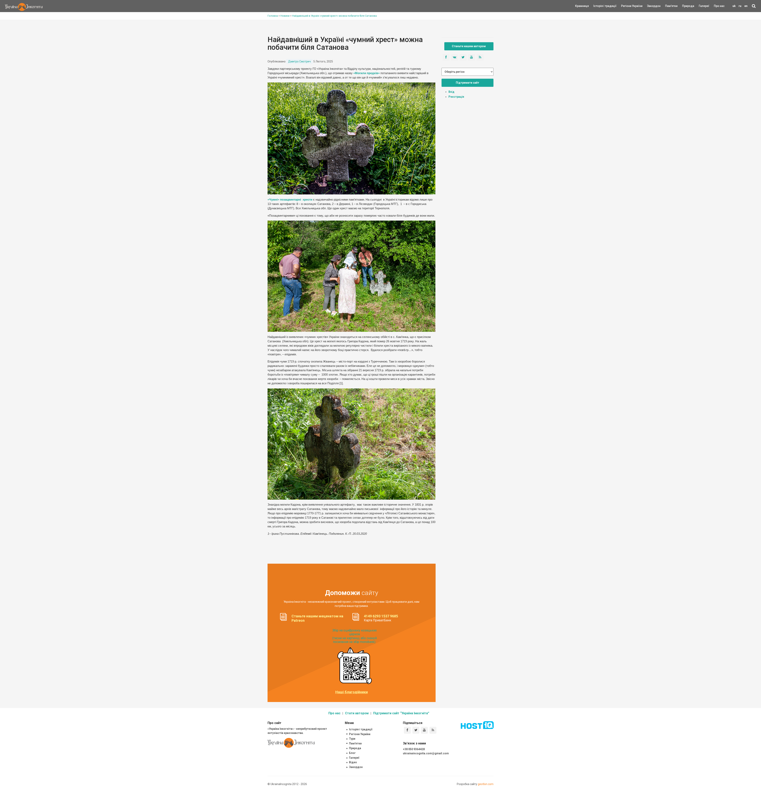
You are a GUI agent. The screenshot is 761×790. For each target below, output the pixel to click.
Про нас (719, 6)
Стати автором (357, 713)
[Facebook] (407, 730)
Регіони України (626, 6)
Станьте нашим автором (469, 46)
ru (740, 6)
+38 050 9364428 (414, 749)
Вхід (451, 91)
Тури (352, 738)
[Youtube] (424, 730)
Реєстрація (456, 96)
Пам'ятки (668, 6)
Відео (353, 762)
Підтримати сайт (467, 82)
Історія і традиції (599, 6)
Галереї (704, 6)
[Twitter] (415, 730)
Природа (685, 6)
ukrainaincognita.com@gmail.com (426, 753)
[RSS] (432, 730)
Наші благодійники (351, 692)
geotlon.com (485, 784)
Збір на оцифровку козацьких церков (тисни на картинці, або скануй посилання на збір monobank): (354, 636)
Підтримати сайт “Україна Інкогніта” (401, 713)
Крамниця (582, 6)
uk (734, 6)
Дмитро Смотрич (299, 61)
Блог (352, 753)
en (746, 6)
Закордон (650, 6)
